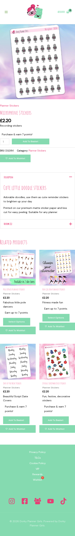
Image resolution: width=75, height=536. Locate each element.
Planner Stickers (9, 105)
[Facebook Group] (37, 501)
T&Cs (37, 457)
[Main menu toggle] (6, 12)
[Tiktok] (63, 501)
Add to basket (30, 141)
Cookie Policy (37, 463)
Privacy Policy (37, 452)
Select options (17, 321)
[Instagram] (11, 501)
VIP (37, 468)
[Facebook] (24, 501)
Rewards (37, 474)
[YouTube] (50, 501)
